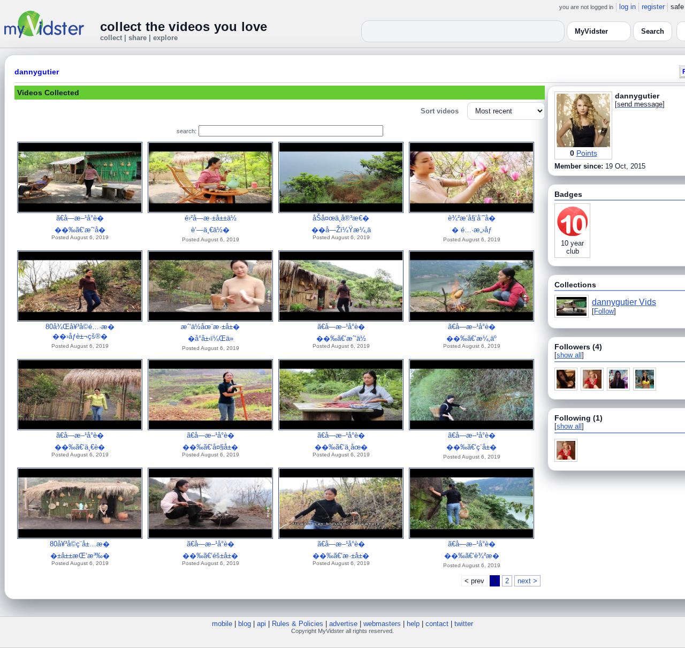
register (653, 7)
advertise (343, 624)
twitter (463, 624)
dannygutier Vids (624, 302)
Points (586, 153)
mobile (222, 624)
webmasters (382, 624)
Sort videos (440, 111)
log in (627, 7)
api (261, 624)
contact (436, 624)
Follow (604, 311)
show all (569, 355)
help (413, 624)
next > (527, 581)
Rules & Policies (297, 624)
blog (244, 624)
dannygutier (36, 71)
